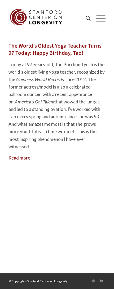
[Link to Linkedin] (102, 280)
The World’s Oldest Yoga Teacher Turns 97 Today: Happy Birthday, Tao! (55, 49)
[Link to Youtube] (94, 280)
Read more (19, 158)
